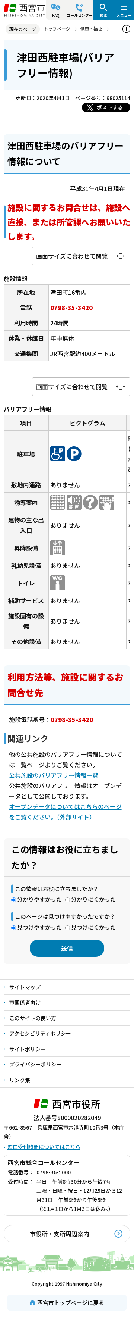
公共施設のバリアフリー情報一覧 (53, 775)
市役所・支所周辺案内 (59, 1233)
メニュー (124, 15)
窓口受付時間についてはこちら (43, 1146)
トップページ (57, 28)
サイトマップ (25, 987)
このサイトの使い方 (32, 1018)
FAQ (56, 15)
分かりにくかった (93, 899)
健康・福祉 (91, 28)
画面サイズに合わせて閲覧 (72, 256)
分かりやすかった (39, 899)
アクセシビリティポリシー (40, 1033)
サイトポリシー (27, 1049)
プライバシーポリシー (35, 1064)
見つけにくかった (93, 927)
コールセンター (80, 15)
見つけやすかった (39, 927)
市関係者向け (25, 1002)
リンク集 (19, 1080)
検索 (103, 15)
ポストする (110, 107)
